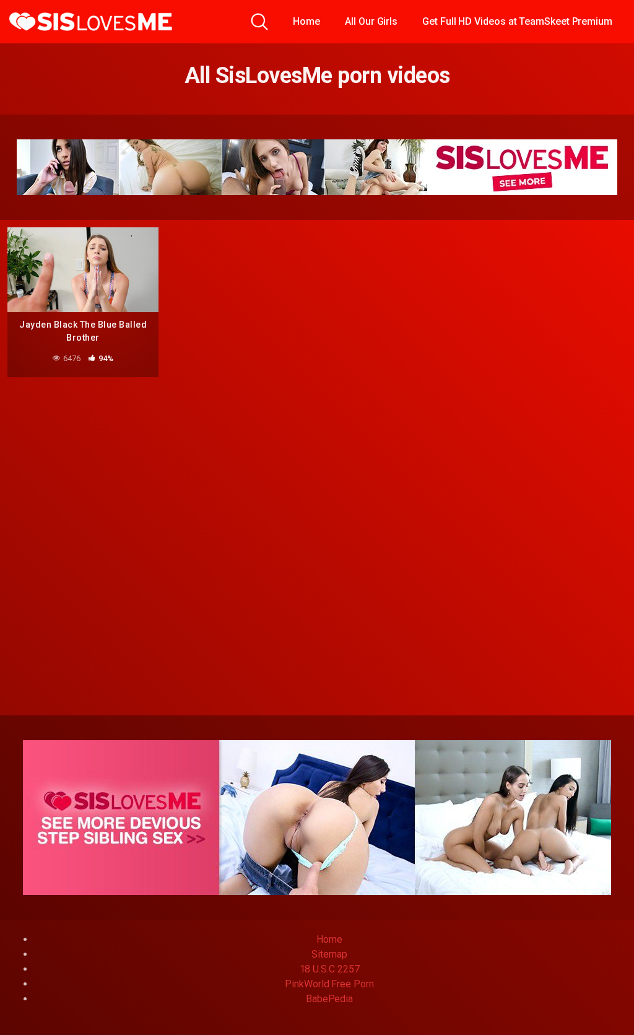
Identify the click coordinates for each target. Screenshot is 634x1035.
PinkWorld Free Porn (329, 984)
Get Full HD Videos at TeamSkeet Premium (517, 21)
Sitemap (329, 954)
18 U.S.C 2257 (330, 969)
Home (306, 21)
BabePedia (329, 999)
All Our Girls (371, 21)
